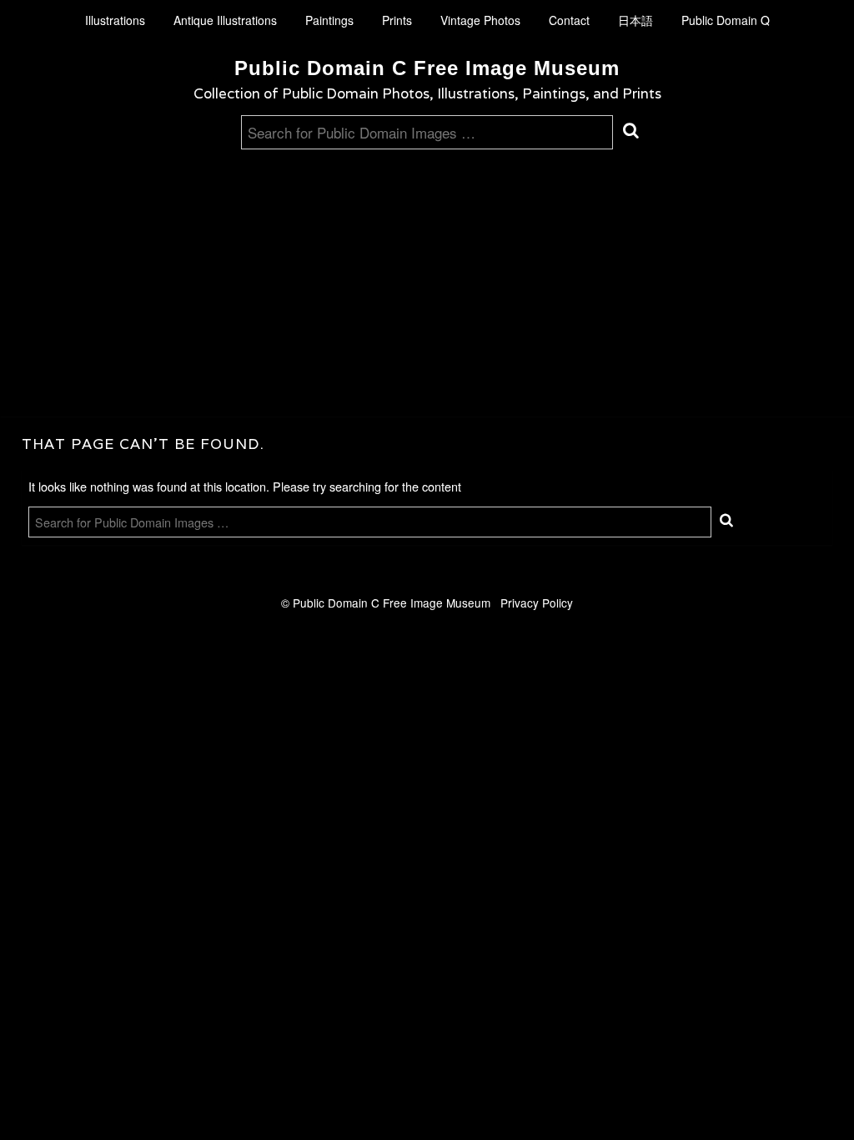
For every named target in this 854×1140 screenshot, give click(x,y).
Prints (397, 20)
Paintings (329, 20)
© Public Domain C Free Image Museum (390, 602)
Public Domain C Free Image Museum (427, 68)
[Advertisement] (427, 274)
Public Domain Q (725, 20)
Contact (569, 20)
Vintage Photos (480, 20)
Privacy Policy (536, 602)
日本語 (635, 20)
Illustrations (115, 20)
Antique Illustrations (225, 20)
